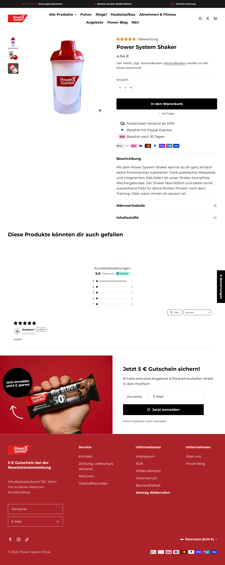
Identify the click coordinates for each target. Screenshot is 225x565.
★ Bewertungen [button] (221, 286)
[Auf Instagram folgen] (18, 539)
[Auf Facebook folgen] (10, 539)
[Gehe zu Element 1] (13, 42)
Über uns (193, 456)
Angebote (94, 22)
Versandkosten (175, 63)
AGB (139, 464)
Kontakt (85, 456)
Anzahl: (122, 80)
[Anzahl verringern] (120, 88)
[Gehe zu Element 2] (13, 56)
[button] (126, 39)
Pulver (86, 14)
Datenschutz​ (146, 478)
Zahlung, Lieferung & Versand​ (96, 466)
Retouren (86, 476)
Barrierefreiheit (148, 485)
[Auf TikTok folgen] (27, 539)
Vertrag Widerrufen (153, 493)
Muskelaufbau (123, 14)
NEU (135, 22)
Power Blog (117, 22)
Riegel (101, 14)
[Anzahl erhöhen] (130, 88)
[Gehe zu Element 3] (13, 69)
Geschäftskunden (93, 483)
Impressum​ (145, 456)
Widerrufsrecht (148, 471)
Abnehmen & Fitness (157, 14)
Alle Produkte (61, 14)
